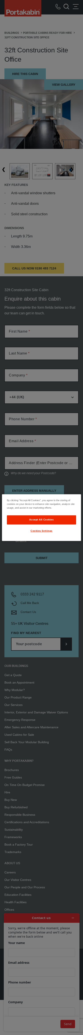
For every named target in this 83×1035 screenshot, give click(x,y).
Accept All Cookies (41, 519)
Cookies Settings (41, 530)
